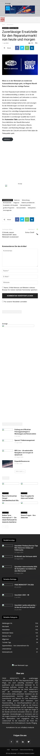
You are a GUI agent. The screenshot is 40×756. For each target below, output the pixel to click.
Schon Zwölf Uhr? (31, 232)
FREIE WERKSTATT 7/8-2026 (24, 585)
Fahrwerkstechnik (25, 205)
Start (3, 25)
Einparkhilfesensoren (22, 461)
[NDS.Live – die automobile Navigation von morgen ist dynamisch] (7, 453)
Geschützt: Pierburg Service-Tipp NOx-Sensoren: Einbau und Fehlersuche (26, 548)
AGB (8, 750)
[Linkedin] (23, 742)
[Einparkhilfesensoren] (7, 464)
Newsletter (10, 25)
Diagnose (16, 202)
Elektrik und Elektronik (28, 202)
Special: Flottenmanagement (25, 440)
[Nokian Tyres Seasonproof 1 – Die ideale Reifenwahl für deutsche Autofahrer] (10, 507)
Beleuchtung (26, 200)
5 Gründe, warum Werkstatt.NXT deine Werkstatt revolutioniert (10, 234)
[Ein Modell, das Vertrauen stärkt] (7, 559)
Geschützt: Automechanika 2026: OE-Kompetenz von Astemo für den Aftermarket (26, 569)
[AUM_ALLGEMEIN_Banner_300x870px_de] (18, 326)
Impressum (14, 750)
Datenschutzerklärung (26, 750)
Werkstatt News (14, 28)
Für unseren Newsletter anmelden (15, 301)
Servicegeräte (7, 210)
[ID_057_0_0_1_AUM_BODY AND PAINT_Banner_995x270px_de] (20, 10)
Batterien (17, 200)
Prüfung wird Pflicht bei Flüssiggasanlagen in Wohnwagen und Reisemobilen (25, 432)
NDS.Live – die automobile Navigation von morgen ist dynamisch (24, 453)
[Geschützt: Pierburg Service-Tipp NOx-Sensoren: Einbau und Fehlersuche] (7, 548)
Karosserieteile (21, 208)
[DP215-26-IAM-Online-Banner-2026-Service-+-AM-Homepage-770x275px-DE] (6, 186)
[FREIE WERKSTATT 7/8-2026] (7, 587)
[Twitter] (29, 742)
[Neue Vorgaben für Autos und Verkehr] (29, 488)
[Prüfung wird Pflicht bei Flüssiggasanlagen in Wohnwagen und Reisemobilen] (7, 432)
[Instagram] (17, 742)
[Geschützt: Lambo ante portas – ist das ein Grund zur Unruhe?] (7, 608)
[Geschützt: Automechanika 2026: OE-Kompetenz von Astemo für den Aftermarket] (7, 569)
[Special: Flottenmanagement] (7, 443)
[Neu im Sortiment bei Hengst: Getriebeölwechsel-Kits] (10, 488)
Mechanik (5, 493)
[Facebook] (11, 742)
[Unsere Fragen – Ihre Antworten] (29, 507)
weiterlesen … (7, 139)
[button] (37, 19)
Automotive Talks (11, 119)
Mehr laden (19, 471)
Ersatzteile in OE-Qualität (10, 205)
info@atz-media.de (27, 727)
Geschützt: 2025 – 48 (22, 595)
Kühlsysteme (32, 208)
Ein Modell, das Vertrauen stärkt (26, 556)
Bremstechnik (7, 202)
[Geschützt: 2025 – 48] (7, 597)
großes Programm (8, 208)
